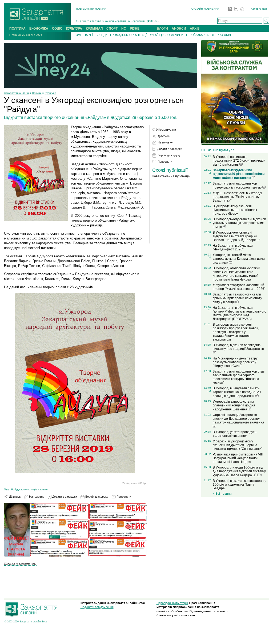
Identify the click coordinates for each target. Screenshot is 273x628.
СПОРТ (112, 28)
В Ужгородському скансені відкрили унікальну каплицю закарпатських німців (239, 223)
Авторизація (259, 8)
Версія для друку (96, 496)
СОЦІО (57, 28)
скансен (43, 489)
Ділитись (14, 496)
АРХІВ (195, 28)
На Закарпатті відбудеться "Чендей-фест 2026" (233, 247)
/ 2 (209, 172)
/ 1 (209, 221)
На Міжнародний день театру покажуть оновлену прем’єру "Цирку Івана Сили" (235, 362)
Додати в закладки (64, 496)
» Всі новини (222, 493)
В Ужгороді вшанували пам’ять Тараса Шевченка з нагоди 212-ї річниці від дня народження (237, 392)
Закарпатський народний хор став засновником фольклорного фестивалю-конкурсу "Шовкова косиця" (238, 377)
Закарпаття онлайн (16, 92)
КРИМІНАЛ (94, 28)
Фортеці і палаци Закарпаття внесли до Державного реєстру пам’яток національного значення (238, 418)
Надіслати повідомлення (97, 607)
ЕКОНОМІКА (38, 28)
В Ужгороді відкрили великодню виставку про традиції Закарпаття (238, 347)
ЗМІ (78, 35)
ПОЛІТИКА (17, 28)
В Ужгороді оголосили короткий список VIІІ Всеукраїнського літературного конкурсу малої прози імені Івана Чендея (236, 273)
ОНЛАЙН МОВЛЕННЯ (205, 8)
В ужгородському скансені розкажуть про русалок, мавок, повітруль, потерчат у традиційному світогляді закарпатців (236, 332)
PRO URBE (224, 35)
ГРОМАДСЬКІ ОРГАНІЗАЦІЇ (128, 35)
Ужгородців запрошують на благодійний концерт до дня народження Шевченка (234, 405)
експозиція (30, 489)
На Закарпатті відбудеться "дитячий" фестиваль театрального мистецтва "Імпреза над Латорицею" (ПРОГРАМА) (239, 313)
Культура (50, 92)
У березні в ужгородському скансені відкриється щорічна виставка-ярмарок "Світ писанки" (237, 445)
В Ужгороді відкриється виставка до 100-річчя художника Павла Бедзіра (239, 484)
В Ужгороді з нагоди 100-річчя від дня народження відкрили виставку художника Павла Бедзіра (239, 471)
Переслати (123, 496)
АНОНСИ (179, 28)
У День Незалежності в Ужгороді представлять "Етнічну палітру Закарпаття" (237, 196)
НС (123, 28)
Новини (37, 92)
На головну (36, 496)
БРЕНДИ (101, 35)
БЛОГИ (162, 28)
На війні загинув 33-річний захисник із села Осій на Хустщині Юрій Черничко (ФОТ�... (131, 20)
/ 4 (209, 257)
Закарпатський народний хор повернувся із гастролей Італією (237, 185)
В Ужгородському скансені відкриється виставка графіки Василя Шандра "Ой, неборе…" (236, 236)
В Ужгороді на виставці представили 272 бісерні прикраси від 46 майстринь (239, 160)
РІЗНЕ (134, 28)
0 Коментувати (166, 129)
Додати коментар (20, 563)
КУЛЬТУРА (74, 28)
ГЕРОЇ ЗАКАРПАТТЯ (200, 35)
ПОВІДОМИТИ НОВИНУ (91, 8)
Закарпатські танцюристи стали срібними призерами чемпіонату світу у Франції (237, 298)
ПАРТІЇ (88, 35)
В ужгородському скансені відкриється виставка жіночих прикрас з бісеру (235, 209)
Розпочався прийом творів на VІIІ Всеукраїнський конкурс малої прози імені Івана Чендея (238, 458)
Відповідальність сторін (172, 603)
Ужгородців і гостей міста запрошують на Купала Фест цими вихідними (239, 259)
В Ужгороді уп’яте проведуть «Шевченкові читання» (234, 434)
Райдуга (16, 489)
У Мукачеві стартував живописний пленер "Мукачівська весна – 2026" (239, 287)
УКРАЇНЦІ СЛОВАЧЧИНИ (166, 35)
